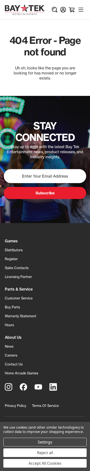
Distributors (14, 250)
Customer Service (19, 298)
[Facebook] (23, 387)
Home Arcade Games (21, 373)
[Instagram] (8, 387)
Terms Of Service (45, 406)
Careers (11, 355)
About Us (13, 337)
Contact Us (14, 364)
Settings (45, 442)
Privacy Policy (15, 406)
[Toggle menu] (81, 10)
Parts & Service (19, 289)
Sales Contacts (17, 268)
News (9, 346)
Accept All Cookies (45, 463)
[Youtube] (38, 387)
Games (11, 241)
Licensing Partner (18, 277)
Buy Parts (12, 307)
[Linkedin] (53, 387)
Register (11, 259)
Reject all (45, 452)
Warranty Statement (20, 316)
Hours (9, 325)
